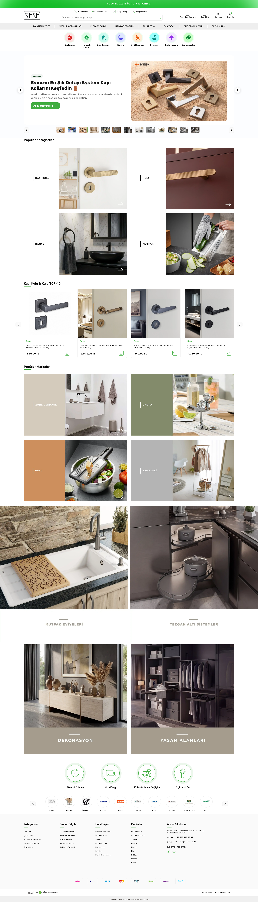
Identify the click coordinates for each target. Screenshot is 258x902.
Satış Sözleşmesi (67, 843)
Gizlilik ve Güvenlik (67, 847)
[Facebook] (168, 851)
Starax (134, 839)
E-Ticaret (120, 899)
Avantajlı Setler (41, 26)
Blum (133, 851)
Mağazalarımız (142, 12)
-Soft (112, 899)
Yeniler (134, 859)
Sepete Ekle (67, 353)
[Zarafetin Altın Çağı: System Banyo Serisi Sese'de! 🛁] (179, 91)
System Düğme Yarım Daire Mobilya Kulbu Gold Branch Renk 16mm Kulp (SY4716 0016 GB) (207, 346)
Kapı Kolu (27, 832)
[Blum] (86, 801)
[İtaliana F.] (51, 801)
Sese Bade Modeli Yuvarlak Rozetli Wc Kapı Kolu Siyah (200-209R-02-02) (154, 346)
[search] (159, 17)
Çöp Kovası (28, 835)
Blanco (134, 847)
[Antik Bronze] (154, 801)
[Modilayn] (206, 801)
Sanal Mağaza (103, 12)
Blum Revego (101, 843)
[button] (20, 90)
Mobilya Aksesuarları (70, 26)
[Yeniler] (120, 801)
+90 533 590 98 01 (184, 837)
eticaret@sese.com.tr (185, 842)
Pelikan (134, 855)
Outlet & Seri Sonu (193, 26)
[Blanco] (69, 801)
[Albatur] (137, 801)
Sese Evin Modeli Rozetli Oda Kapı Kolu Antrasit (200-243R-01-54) (100, 346)
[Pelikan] (103, 801)
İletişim (98, 851)
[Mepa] (189, 801)
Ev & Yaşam (169, 26)
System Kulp (136, 832)
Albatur (134, 843)
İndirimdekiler (101, 835)
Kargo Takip (122, 12)
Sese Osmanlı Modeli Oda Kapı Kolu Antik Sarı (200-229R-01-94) (48, 346)
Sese (28, 341)
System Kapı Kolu (138, 835)
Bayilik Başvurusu (102, 855)
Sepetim (99, 839)
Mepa (133, 863)
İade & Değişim (66, 839)
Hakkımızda (83, 12)
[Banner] (75, 178)
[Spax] (172, 801)
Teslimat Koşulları (67, 832)
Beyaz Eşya (149, 26)
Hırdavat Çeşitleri (124, 26)
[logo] (32, 15)
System (191, 341)
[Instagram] (174, 851)
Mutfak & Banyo (98, 26)
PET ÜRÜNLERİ (218, 26)
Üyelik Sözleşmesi (67, 835)
